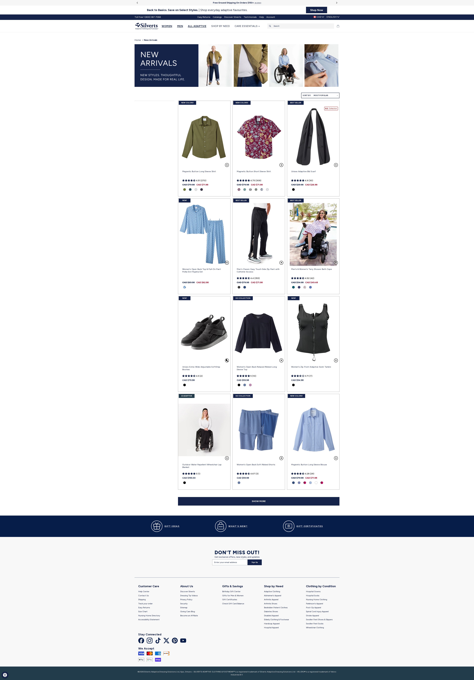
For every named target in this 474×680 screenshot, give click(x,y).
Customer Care (148, 586)
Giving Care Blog (187, 611)
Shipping (142, 599)
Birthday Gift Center (231, 591)
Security (184, 603)
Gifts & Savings (232, 586)
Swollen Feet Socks (314, 623)
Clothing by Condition (321, 586)
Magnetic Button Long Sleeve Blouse (309, 464)
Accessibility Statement (148, 619)
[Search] (270, 26)
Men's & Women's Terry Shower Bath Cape (311, 269)
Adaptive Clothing (272, 591)
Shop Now (316, 10)
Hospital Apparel (271, 627)
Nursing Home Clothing (316, 599)
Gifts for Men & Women (233, 595)
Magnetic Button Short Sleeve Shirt (254, 171)
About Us (186, 586)
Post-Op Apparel (313, 607)
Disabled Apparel (271, 615)
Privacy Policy (186, 599)
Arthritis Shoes (270, 603)
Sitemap (183, 607)
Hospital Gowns (313, 591)
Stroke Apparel (312, 615)
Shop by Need (273, 586)
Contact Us (143, 595)
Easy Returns (144, 607)
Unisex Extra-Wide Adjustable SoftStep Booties (201, 368)
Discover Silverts (187, 591)
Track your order (145, 603)
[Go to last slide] (137, 2)
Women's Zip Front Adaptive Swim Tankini (311, 367)
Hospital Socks (312, 595)
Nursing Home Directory (149, 615)
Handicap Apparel (272, 623)
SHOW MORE (259, 501)
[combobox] (300, 26)
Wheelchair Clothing (315, 627)
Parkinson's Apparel (314, 603)
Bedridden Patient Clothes (276, 607)
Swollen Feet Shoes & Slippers (319, 619)
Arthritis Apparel (271, 599)
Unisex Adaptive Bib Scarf (303, 171)
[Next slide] (336, 2)
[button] (168, 26)
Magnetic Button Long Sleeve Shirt (199, 171)
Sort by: (307, 95)
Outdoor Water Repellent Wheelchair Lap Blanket (202, 465)
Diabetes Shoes (271, 611)
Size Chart (142, 611)
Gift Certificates (229, 599)
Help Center (143, 591)
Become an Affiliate (189, 615)
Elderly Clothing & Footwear (276, 619)
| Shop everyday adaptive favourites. (197, 10)
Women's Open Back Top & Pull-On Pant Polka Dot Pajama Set (201, 270)
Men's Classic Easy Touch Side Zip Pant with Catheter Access (258, 270)
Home (138, 40)
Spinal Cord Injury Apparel (317, 611)
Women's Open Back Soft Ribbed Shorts (256, 464)
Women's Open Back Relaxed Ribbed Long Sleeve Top (257, 368)
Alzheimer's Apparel (272, 595)
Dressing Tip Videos (189, 595)
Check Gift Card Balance (233, 603)
